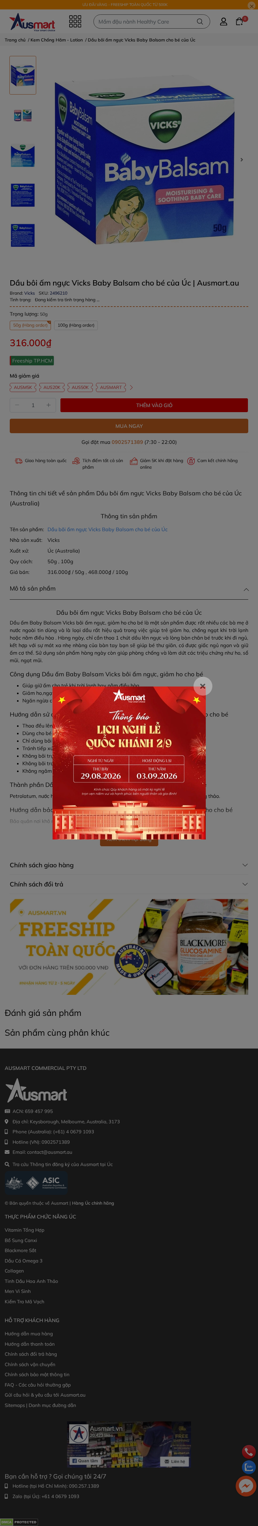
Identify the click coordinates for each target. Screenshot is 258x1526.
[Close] (203, 686)
